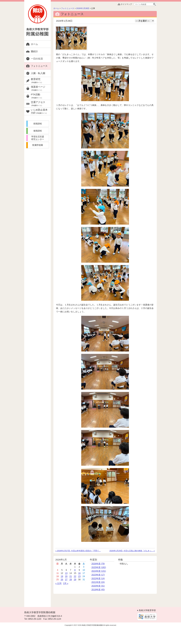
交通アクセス (38, 103)
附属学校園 (37, 145)
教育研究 (36, 80)
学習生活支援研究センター (37, 137)
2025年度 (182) (98, 567)
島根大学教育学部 (147, 610)
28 (70, 579)
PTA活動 (36, 96)
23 (79, 576)
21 (70, 576)
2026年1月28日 (82, 8)
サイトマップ (126, 4)
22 (75, 576)
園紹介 (34, 51)
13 (66, 573)
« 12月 (58, 583)
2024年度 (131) (98, 571)
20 (66, 576)
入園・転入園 (38, 73)
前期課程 (37, 124)
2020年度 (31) (98, 586)
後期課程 (37, 131)
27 (66, 579)
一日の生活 (37, 58)
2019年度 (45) (98, 589)
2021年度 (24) (98, 582)
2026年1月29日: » (132, 551)
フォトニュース (39, 66)
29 (75, 579)
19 (62, 576)
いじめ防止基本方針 (39, 111)
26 (62, 579)
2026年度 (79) (98, 564)
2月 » (65, 583)
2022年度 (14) (98, 578)
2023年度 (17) (98, 575)
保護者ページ (38, 88)
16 (79, 573)
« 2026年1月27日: (78, 551)
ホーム (34, 44)
